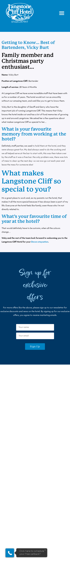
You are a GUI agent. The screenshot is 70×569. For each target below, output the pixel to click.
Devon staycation (39, 242)
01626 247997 (19, 22)
